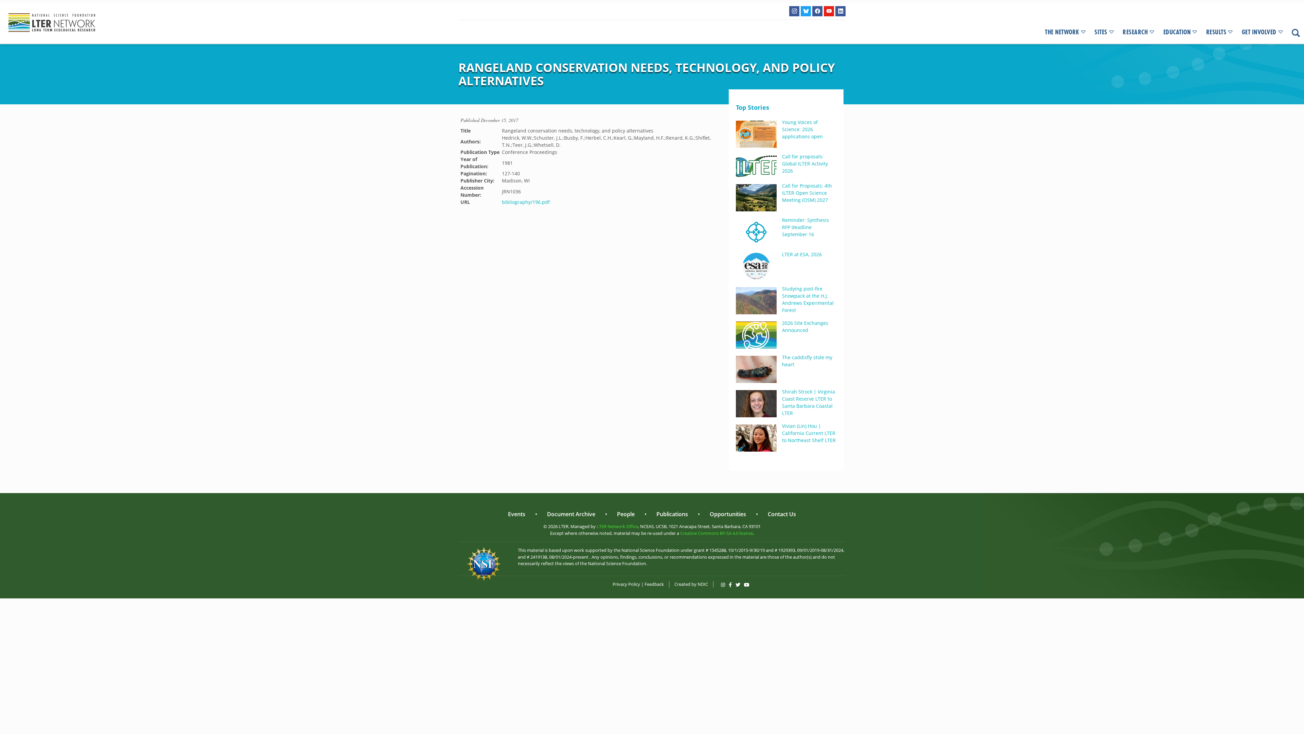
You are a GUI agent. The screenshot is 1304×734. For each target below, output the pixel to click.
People (626, 514)
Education (1177, 32)
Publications (672, 514)
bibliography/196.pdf (526, 202)
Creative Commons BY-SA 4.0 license (716, 533)
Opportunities (728, 514)
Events (516, 514)
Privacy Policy (626, 584)
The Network (1062, 32)
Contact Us (782, 514)
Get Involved (1259, 32)
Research (1135, 32)
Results (1216, 32)
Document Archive (571, 514)
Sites (1100, 32)
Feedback (654, 584)
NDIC (703, 584)
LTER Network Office (617, 526)
